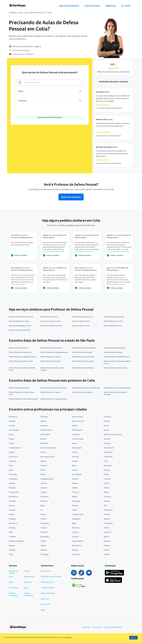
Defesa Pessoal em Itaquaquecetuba (54, 352)
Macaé (106, 492)
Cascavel (12, 510)
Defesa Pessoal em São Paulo (83, 368)
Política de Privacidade (113, 627)
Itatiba (106, 528)
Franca (43, 514)
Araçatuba (76, 554)
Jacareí (106, 483)
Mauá (74, 465)
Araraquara (76, 519)
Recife (11, 434)
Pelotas (43, 519)
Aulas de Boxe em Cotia (49, 317)
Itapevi (74, 470)
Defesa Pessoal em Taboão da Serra (53, 399)
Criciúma (75, 532)
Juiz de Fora (13, 456)
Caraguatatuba (78, 514)
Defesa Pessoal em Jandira (82, 392)
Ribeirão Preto (46, 430)
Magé (74, 523)
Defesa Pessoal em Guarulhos (20, 352)
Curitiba (12, 425)
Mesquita (43, 501)
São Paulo (44, 416)
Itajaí (11, 470)
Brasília (106, 421)
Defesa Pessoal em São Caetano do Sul (23, 399)
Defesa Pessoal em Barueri (19, 388)
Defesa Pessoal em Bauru (18, 348)
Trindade (12, 536)
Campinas (76, 434)
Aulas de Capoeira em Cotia (82, 317)
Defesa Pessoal (36, 12)
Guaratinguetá (77, 541)
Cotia (49, 12)
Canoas (75, 452)
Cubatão (12, 550)
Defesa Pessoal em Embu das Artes (53, 388)
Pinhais (75, 483)
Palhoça (107, 545)
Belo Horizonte (78, 421)
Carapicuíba (108, 456)
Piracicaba (13, 474)
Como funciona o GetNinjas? (23, 54)
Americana (44, 496)
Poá (105, 505)
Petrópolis (76, 501)
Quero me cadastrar (71, 197)
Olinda (106, 474)
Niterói (75, 425)
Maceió (43, 474)
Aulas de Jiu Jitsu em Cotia (50, 321)
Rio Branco (13, 416)
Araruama (76, 528)
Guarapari (107, 532)
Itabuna (107, 554)
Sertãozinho (77, 545)
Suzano (75, 461)
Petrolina (44, 532)
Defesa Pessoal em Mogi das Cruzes (22, 357)
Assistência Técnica (13, 572)
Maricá (74, 496)
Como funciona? (92, 5)
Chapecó (43, 528)
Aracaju (106, 470)
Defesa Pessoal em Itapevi (50, 392)
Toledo (43, 541)
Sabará (11, 514)
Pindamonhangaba (16, 541)
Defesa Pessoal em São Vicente (115, 368)
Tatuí (11, 554)
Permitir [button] (133, 638)
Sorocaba (107, 443)
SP (45, 12)
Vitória (43, 452)
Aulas (20, 12)
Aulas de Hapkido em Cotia (19, 321)
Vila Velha (44, 443)
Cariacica (75, 492)
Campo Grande (77, 439)
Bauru (42, 505)
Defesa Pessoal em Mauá (113, 352)
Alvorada (12, 501)
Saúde (26, 587)
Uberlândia (108, 452)
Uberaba (107, 519)
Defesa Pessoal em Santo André (21, 361)
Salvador (12, 421)
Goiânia (43, 421)
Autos (11, 582)
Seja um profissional (69, 5)
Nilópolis (12, 488)
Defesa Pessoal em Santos (50, 361)
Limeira (12, 505)
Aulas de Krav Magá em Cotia (51, 325)
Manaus (43, 439)
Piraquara (12, 519)
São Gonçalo (77, 448)
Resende (43, 550)
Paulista (107, 501)
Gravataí (43, 488)
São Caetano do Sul (47, 456)
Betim (42, 470)
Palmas (106, 488)
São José (75, 456)
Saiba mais (68, 637)
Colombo (107, 479)
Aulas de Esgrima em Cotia (114, 317)
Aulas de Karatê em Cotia (113, 321)
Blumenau (107, 465)
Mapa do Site (45, 604)
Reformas (28, 582)
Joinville (107, 439)
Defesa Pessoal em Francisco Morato (86, 388)
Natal (11, 465)
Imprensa (86, 627)
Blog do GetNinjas (48, 593)
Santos (106, 430)
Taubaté (43, 492)
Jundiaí (11, 452)
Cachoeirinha (14, 492)
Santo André (45, 434)
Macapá (75, 550)
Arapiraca (12, 461)
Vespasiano (44, 523)
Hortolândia (76, 474)
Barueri (106, 425)
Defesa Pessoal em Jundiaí (82, 352)
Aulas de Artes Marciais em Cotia (21, 317)
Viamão (75, 488)
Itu (41, 510)
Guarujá (43, 461)
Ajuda (43, 610)
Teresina (43, 483)
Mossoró (107, 541)
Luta (26, 12)
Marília (106, 536)
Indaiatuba (13, 479)
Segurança (110, 5)
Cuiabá (11, 443)
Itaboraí (107, 514)
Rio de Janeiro (77, 416)
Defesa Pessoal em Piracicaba (83, 357)
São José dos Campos (48, 448)
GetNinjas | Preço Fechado (51, 576)
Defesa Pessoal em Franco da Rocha (117, 388)
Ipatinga (12, 528)
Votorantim (108, 510)
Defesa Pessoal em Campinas (51, 348)
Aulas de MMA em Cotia (112, 325)
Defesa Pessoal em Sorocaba (83, 361)
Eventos (27, 571)
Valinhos (12, 483)
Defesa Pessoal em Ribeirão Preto (117, 357)
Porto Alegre (14, 430)
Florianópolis (77, 430)
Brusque (12, 545)
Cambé (106, 550)
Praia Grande (108, 448)
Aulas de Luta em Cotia (80, 325)
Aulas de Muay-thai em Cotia (19, 330)
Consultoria (13, 587)
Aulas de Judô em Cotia (81, 321)
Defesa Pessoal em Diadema (114, 348)
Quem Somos (46, 571)
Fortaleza (107, 416)
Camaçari (107, 496)
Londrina (43, 465)
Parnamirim (13, 496)
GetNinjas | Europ (47, 582)
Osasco (11, 439)
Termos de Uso (97, 627)
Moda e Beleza (29, 576)
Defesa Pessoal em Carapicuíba (84, 348)
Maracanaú (13, 523)
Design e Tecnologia (13, 594)
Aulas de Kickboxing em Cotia (20, 325)
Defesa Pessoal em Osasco (50, 357)
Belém (74, 443)
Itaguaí (43, 545)
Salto (11, 532)
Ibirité (74, 510)
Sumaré (75, 479)
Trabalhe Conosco (48, 587)
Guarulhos (44, 425)
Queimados (44, 536)
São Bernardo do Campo (113, 434)
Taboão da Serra (15, 448)
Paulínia (75, 505)
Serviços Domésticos (28, 594)
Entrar (127, 5)
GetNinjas (13, 12)
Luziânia (75, 536)
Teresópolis (108, 523)
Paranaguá (44, 554)
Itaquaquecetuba (46, 479)
